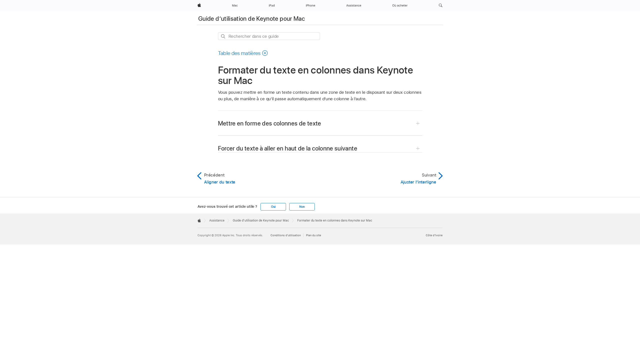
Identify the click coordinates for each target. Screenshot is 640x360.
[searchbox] (269, 36)
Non (302, 206)
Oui (273, 206)
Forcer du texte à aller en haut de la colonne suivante (287, 148)
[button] (440, 5)
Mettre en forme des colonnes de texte (269, 123)
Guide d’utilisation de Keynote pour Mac (251, 18)
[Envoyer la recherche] (223, 36)
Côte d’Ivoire (434, 235)
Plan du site (313, 235)
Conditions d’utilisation (285, 235)
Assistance (216, 220)
